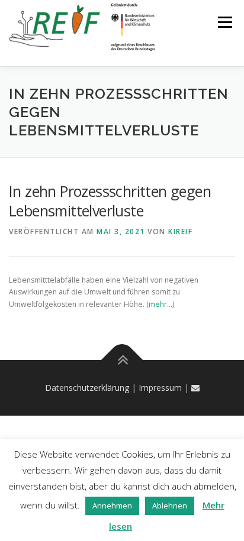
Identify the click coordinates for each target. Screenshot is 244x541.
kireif (180, 231)
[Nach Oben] (122, 360)
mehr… (160, 304)
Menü (224, 22)
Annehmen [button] (112, 505)
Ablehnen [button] (169, 505)
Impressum (160, 387)
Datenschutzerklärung (87, 387)
